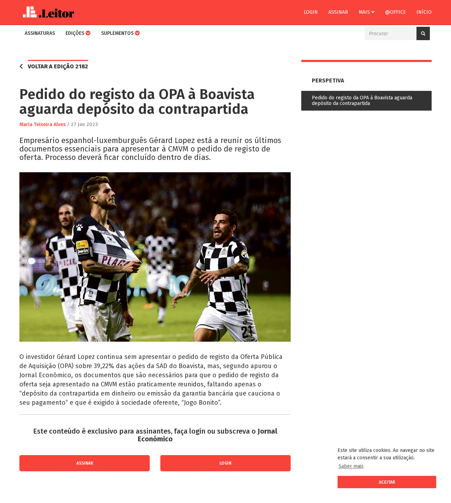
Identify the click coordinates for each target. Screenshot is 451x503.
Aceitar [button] (387, 482)
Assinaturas (40, 33)
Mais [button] (365, 12)
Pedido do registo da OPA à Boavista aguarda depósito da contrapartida (362, 100)
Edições (76, 33)
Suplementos (118, 33)
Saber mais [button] (351, 466)
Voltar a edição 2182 (58, 66)
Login (311, 12)
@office (395, 12)
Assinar (338, 12)
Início (424, 12)
